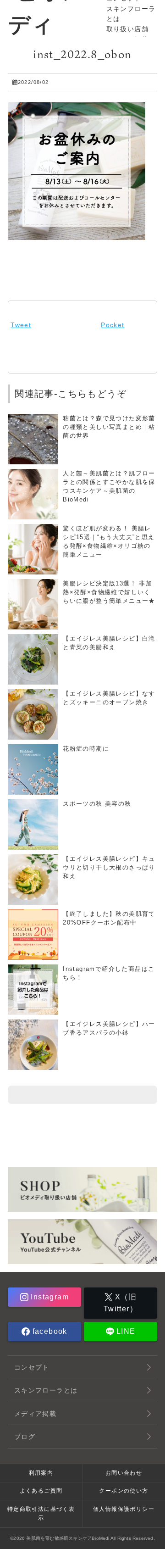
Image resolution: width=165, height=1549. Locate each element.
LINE (125, 1331)
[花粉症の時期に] (33, 790)
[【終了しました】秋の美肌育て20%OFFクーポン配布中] (33, 956)
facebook (48, 1331)
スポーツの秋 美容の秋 (97, 804)
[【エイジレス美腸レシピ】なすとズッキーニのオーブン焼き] (33, 735)
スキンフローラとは (46, 1390)
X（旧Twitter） (121, 1303)
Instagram (48, 1297)
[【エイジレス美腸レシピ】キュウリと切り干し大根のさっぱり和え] (33, 900)
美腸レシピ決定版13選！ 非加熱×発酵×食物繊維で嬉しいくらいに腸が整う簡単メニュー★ (109, 592)
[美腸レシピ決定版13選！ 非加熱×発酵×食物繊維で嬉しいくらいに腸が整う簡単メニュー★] (33, 625)
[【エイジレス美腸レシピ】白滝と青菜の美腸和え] (33, 680)
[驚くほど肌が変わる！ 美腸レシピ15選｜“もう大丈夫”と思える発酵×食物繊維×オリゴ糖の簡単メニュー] (33, 570)
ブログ (24, 1436)
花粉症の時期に (86, 749)
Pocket (112, 325)
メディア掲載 (35, 1413)
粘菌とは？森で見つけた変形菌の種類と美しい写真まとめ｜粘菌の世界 (109, 427)
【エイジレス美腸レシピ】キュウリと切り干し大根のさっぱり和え (109, 868)
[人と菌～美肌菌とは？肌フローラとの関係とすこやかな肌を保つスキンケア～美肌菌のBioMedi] (33, 515)
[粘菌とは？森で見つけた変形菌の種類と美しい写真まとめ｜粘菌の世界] (33, 460)
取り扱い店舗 (127, 29)
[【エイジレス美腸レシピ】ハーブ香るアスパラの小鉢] (33, 1066)
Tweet (21, 325)
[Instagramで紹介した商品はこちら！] (33, 1011)
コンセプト (32, 1367)
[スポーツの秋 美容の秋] (33, 845)
